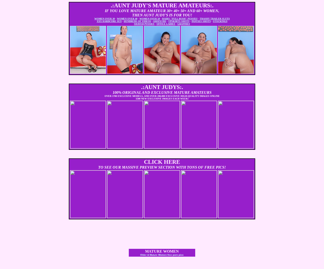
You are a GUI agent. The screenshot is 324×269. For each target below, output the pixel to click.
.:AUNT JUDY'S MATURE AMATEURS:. (162, 5)
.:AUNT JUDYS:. (162, 87)
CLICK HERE (162, 162)
